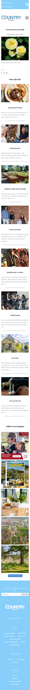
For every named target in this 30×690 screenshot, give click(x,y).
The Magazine (6, 3)
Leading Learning (15, 315)
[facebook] (1, 73)
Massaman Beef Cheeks (15, 108)
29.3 (6, 121)
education (23, 330)
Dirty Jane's (21, 416)
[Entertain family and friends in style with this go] (15, 502)
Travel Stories (22, 633)
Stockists (23, 642)
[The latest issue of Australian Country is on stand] (15, 474)
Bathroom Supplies (15, 645)
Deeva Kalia (11, 34)
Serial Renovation (15, 148)
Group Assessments (15, 229)
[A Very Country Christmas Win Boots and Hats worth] (15, 445)
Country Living (22, 636)
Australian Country (14, 121)
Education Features (9, 636)
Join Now (25, 594)
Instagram (21, 659)
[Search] (27, 4)
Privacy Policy (15, 684)
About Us (15, 675)
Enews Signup (6, 7)
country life (23, 245)
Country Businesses (9, 633)
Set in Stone (15, 358)
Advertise (15, 678)
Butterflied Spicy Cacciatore (15, 272)
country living (23, 161)
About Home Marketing (11, 642)
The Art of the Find (15, 401)
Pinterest (16, 662)
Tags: (2, 70)
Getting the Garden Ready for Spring (15, 189)
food (23, 121)
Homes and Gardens (15, 639)
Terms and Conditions (15, 681)
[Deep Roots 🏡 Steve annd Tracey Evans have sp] (15, 559)
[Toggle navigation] (27, 17)
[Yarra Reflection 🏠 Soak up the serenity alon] (15, 531)
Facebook (10, 659)
